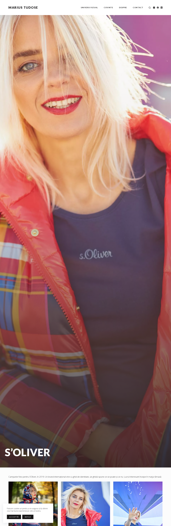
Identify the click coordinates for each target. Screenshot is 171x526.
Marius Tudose (23, 7)
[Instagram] (154, 8)
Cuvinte (108, 7)
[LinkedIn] (161, 8)
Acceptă (14, 517)
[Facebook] (158, 8)
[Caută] (150, 8)
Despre (123, 7)
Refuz (28, 517)
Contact (138, 7)
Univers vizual (89, 7)
